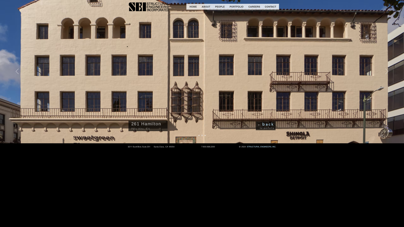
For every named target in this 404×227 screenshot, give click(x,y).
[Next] (386, 72)
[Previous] (17, 72)
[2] (202, 135)
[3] (205, 135)
